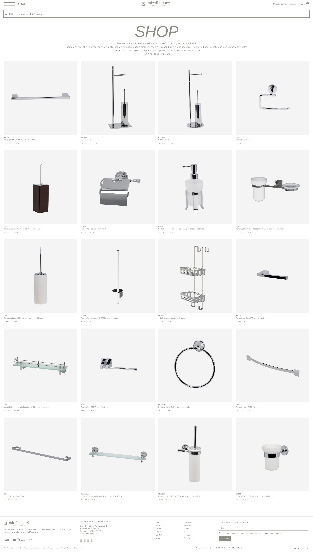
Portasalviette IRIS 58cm (14, 496)
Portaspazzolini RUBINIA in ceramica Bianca (254, 496)
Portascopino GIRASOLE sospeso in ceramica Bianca (180, 496)
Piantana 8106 (164, 140)
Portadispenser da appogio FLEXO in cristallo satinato (181, 229)
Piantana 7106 (87, 140)
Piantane (187, 526)
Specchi (187, 532)
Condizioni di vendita (11, 548)
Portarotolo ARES (243, 140)
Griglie (186, 529)
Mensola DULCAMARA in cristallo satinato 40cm (101, 496)
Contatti (159, 535)
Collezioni (160, 529)
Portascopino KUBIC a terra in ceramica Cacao (23, 229)
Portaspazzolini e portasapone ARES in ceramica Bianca (259, 229)
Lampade (187, 535)
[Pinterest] (88, 541)
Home (158, 523)
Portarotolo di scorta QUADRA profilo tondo (99, 318)
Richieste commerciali (51, 548)
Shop (158, 538)
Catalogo (159, 532)
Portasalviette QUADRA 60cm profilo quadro (22, 140)
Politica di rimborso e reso (31, 548)
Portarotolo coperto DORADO (93, 229)
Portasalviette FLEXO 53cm (247, 407)
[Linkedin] (92, 541)
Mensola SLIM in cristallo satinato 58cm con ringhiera (26, 407)
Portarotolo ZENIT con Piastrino (94, 407)
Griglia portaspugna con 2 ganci (171, 318)
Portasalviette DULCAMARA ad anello (174, 407)
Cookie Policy (79, 548)
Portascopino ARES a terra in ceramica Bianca (23, 318)
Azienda (159, 526)
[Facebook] (81, 541)
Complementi (189, 538)
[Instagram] (85, 541)
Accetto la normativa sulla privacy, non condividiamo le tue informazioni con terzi (251, 533)
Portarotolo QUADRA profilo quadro (251, 318)
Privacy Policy (66, 548)
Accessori (188, 523)
